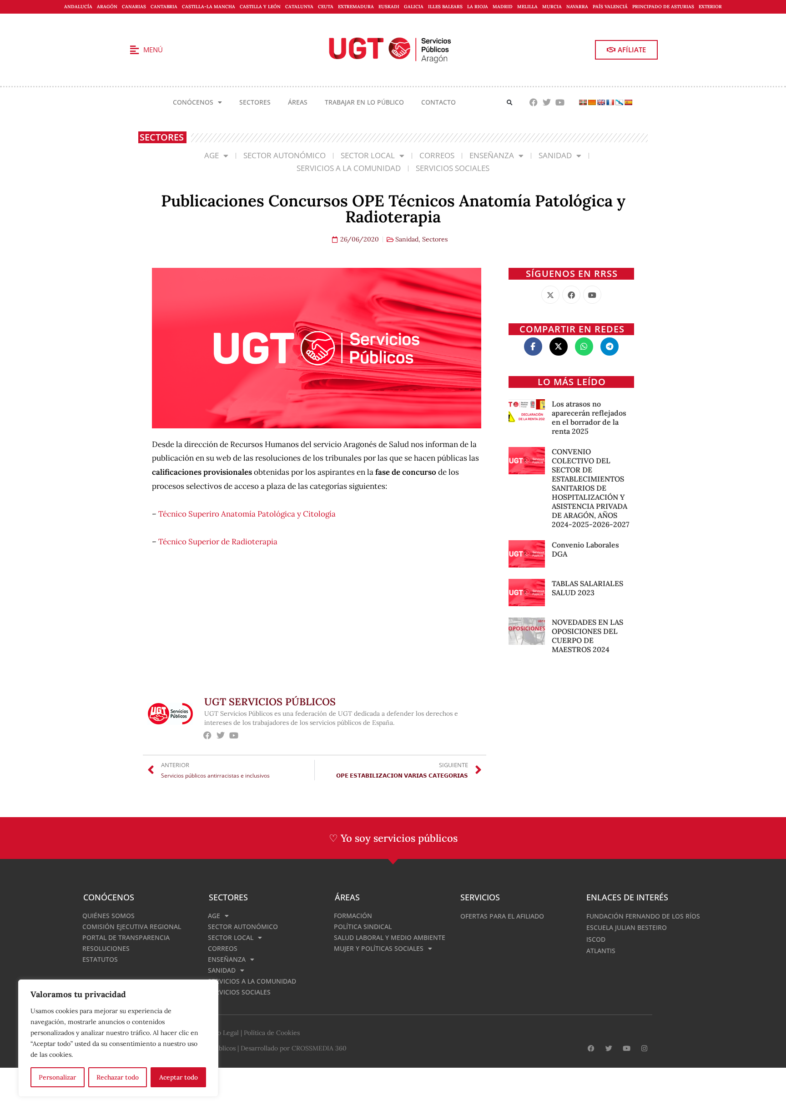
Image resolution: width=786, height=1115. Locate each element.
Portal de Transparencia (126, 937)
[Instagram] (644, 1048)
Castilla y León (260, 7)
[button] (509, 102)
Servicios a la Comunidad (349, 168)
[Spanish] (628, 102)
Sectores (255, 102)
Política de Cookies (272, 1033)
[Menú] (134, 50)
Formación (353, 915)
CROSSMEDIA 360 (319, 1048)
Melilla (527, 7)
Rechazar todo (117, 1077)
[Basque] (583, 102)
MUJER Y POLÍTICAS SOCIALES (378, 948)
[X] (550, 295)
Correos (436, 155)
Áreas (297, 102)
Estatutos (100, 959)
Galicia (413, 7)
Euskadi (388, 7)
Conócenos (193, 102)
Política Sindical (363, 926)
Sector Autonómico (284, 155)
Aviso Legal (222, 1033)
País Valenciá (610, 7)
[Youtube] (559, 102)
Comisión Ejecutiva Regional (131, 926)
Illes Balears (445, 7)
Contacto (438, 102)
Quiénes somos (108, 915)
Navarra (577, 7)
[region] (118, 1038)
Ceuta (325, 7)
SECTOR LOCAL (368, 155)
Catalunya (299, 7)
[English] (601, 102)
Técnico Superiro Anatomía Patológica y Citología (247, 514)
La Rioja (477, 7)
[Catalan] (592, 102)
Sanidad (555, 155)
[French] (610, 102)
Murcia (552, 7)
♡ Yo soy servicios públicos (393, 838)
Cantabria (164, 7)
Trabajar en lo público (364, 102)
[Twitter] (546, 102)
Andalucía (78, 7)
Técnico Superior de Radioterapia (217, 542)
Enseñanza (491, 155)
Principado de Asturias (663, 7)
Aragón (107, 7)
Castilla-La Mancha (208, 7)
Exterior (710, 7)
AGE (211, 155)
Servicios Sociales (452, 168)
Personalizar (57, 1077)
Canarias (134, 7)
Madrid (503, 7)
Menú (153, 49)
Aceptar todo (178, 1077)
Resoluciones (106, 948)
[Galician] (619, 102)
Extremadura (356, 7)
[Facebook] (533, 102)
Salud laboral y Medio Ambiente (389, 937)
